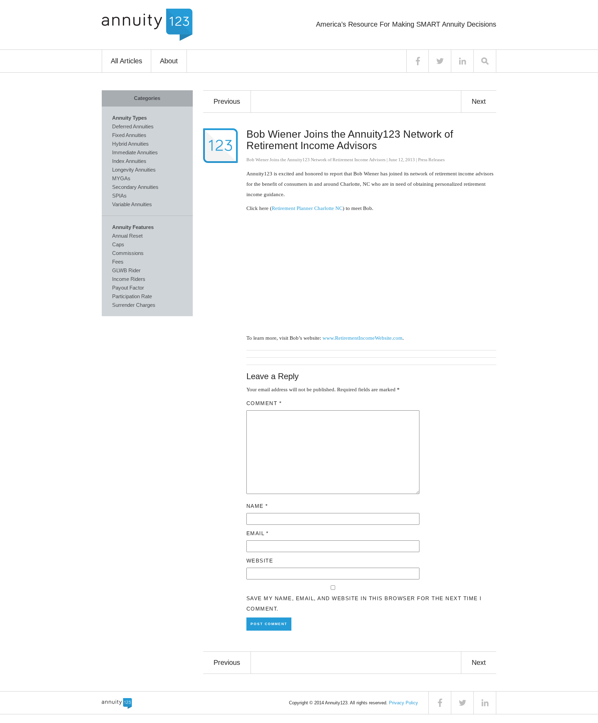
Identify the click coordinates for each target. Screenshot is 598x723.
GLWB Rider (126, 270)
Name (257, 506)
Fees (118, 262)
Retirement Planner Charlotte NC (307, 208)
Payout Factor (128, 288)
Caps (118, 244)
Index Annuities (129, 161)
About (169, 61)
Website (259, 561)
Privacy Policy (403, 702)
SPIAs (119, 196)
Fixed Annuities (129, 135)
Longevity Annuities (134, 170)
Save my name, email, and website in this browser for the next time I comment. (364, 603)
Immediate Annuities (135, 152)
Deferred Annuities (133, 126)
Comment (264, 403)
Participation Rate (132, 296)
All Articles (126, 61)
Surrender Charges (133, 305)
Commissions (128, 253)
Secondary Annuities (135, 187)
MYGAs (121, 178)
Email (257, 533)
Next (479, 101)
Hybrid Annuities (130, 144)
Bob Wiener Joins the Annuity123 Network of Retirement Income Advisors (349, 139)
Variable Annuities (132, 204)
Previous (227, 101)
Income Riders (128, 279)
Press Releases (431, 159)
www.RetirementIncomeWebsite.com (362, 338)
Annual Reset (127, 236)
